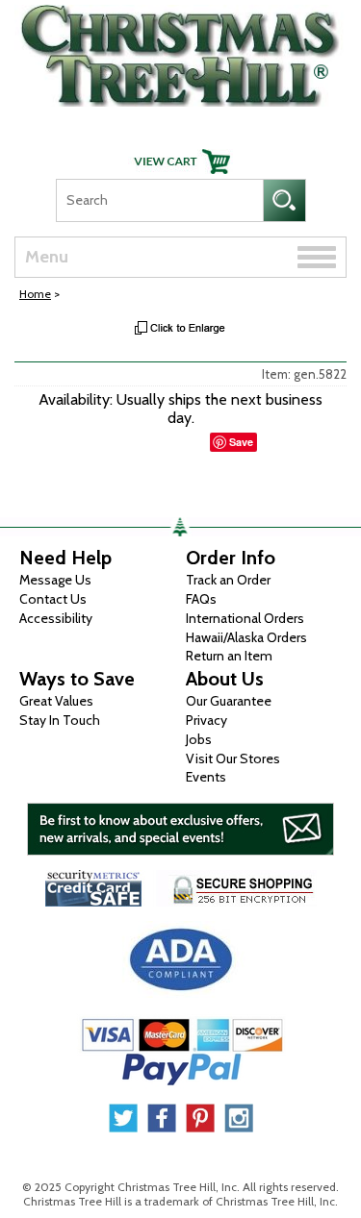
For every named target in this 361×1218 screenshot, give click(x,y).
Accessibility (55, 618)
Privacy (206, 720)
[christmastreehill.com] (180, 51)
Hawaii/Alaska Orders (246, 637)
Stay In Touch (59, 720)
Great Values (56, 700)
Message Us (55, 579)
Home (35, 293)
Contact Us (53, 599)
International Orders (245, 618)
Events (206, 776)
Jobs (199, 739)
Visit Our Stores (233, 758)
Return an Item (229, 655)
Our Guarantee (228, 700)
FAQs (201, 599)
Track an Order (228, 579)
